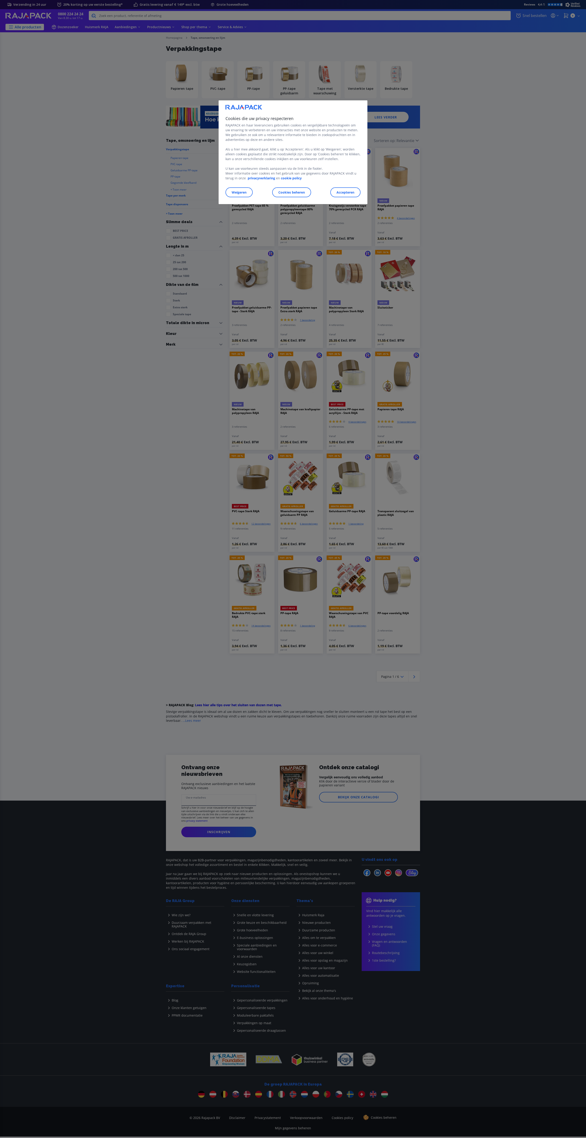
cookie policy (291, 178)
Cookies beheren (291, 192)
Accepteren (345, 192)
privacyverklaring (261, 178)
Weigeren (239, 192)
